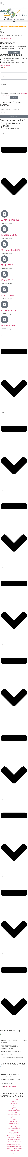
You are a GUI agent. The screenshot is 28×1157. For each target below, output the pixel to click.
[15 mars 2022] (4, 289)
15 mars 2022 (7, 295)
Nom (2, 67)
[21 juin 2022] (4, 259)
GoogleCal (8, 38)
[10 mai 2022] (4, 274)
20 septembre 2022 (10, 250)
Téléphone (4, 76)
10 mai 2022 (7, 280)
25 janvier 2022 (8, 325)
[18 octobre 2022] (4, 229)
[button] (1, 3)
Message (3, 84)
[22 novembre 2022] (4, 214)
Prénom (3, 71)
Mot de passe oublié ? (12, 120)
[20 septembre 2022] (4, 244)
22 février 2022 (8, 310)
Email (2, 80)
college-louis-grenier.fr (10, 1086)
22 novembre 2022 (10, 220)
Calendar (2, 38)
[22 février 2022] (4, 304)
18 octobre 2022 (9, 235)
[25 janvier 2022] (4, 319)
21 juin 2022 (7, 265)
